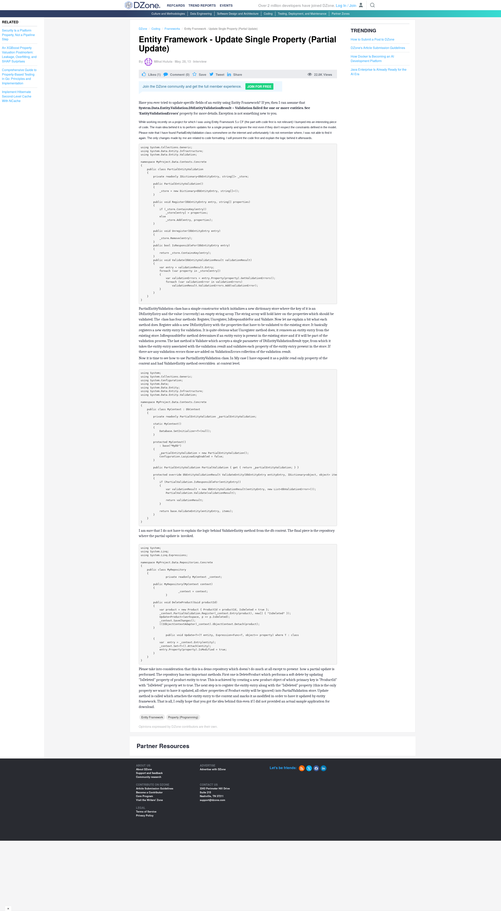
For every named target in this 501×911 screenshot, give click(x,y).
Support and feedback (149, 773)
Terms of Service (146, 811)
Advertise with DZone (213, 769)
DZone (143, 29)
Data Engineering (201, 13)
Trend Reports (202, 5)
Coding (268, 13)
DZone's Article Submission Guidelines (378, 48)
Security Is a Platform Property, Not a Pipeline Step (18, 35)
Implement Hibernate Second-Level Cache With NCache (16, 96)
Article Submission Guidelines (154, 788)
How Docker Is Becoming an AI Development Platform (372, 58)
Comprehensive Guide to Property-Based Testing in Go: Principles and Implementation (19, 77)
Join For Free (259, 86)
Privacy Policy (144, 815)
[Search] (372, 5)
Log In (341, 5)
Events (226, 5)
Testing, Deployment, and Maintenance (302, 13)
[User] (361, 5)
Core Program (144, 796)
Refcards (176, 5)
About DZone (144, 769)
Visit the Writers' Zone (149, 800)
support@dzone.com (212, 800)
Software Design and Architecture (238, 13)
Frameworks (172, 29)
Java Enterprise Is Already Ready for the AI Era (378, 71)
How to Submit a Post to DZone (372, 39)
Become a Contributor (149, 792)
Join (352, 5)
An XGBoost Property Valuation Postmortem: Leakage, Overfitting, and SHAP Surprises (19, 54)
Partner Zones (341, 13)
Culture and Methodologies (168, 13)
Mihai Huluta (163, 61)
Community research (148, 777)
